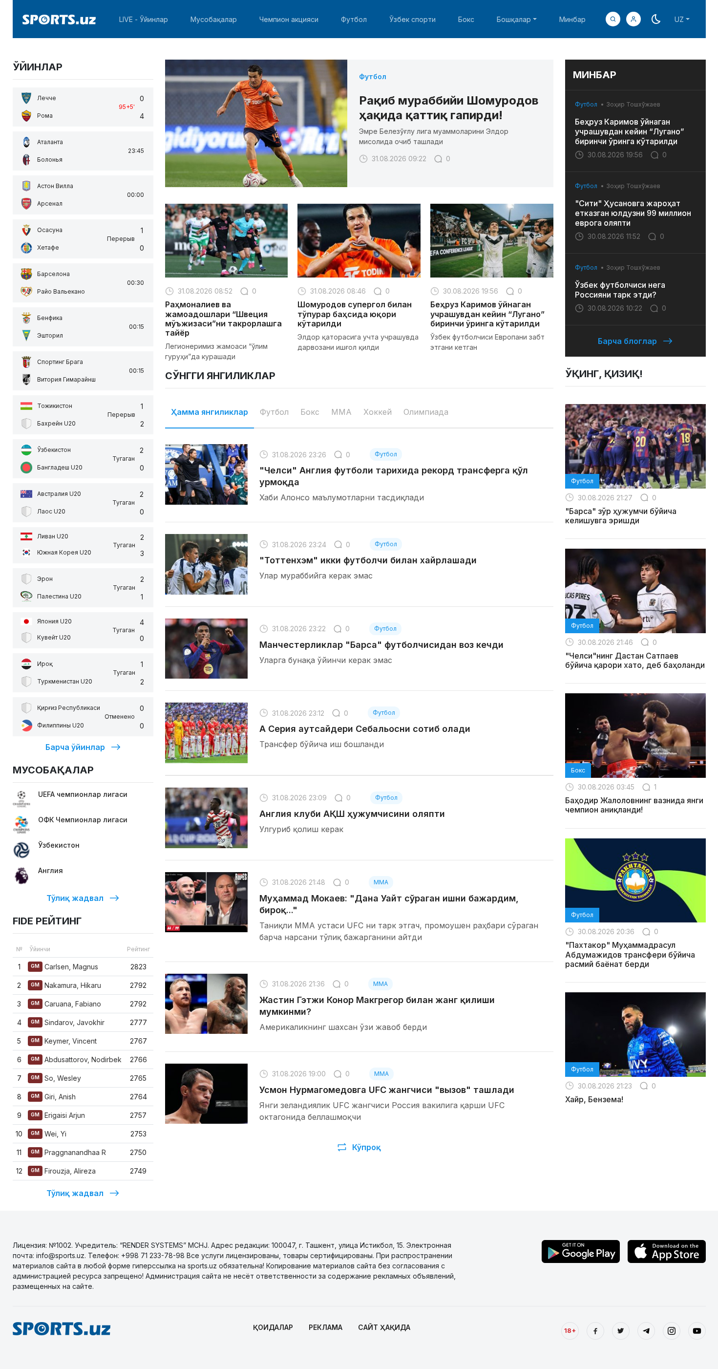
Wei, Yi (48, 1134)
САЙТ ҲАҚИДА (384, 1327)
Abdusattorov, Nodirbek (76, 1059)
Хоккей (377, 412)
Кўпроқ (366, 1147)
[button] (633, 19)
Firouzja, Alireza (63, 1171)
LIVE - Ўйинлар (143, 19)
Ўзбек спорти (412, 19)
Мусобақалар (213, 19)
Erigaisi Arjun (58, 1115)
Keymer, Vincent (64, 1041)
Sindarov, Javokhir (68, 1022)
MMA (341, 412)
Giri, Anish (53, 1096)
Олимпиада (425, 412)
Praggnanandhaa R (68, 1152)
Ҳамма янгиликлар (209, 412)
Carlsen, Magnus (64, 967)
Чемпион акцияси (288, 19)
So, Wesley (56, 1078)
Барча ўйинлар (75, 747)
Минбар (572, 19)
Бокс (466, 19)
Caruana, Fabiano (66, 1004)
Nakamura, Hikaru (66, 985)
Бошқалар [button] (514, 19)
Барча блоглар (627, 341)
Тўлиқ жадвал (75, 898)
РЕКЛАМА (325, 1327)
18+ (570, 1330)
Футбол (354, 19)
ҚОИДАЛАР (273, 1327)
